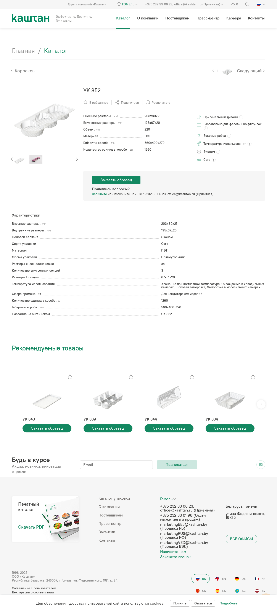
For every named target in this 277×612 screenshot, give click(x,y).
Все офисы (241, 538)
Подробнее (229, 603)
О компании (109, 507)
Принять (180, 603)
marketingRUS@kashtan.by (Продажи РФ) (184, 535)
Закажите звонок (175, 557)
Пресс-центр (109, 524)
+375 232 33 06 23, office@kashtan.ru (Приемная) (176, 194)
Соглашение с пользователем (34, 588)
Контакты (106, 540)
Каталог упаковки (114, 498)
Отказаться (203, 603)
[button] (76, 159)
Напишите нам (173, 552)
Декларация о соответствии (33, 592)
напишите (99, 194)
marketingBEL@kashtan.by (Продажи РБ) (183, 526)
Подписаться (177, 464)
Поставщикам (110, 515)
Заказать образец (116, 179)
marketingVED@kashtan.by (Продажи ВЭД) (184, 544)
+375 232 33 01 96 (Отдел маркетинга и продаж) (183, 517)
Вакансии (106, 532)
